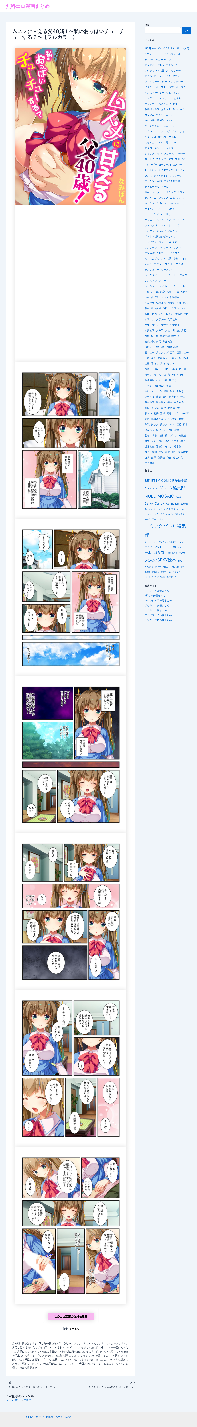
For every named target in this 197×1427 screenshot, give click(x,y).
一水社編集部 (154, 552)
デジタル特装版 (172, 181)
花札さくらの (150, 577)
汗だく (172, 380)
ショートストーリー (174, 153)
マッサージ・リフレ (170, 247)
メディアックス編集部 (166, 542)
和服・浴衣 (151, 313)
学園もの (165, 335)
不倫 (182, 286)
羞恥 (178, 424)
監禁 (163, 407)
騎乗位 (161, 457)
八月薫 (168, 553)
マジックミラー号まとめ (158, 600)
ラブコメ (178, 264)
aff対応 (185, 48)
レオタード (169, 275)
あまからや (150, 509)
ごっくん (150, 142)
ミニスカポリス (153, 258)
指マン (170, 363)
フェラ (10, 1399)
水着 (165, 380)
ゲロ (153, 136)
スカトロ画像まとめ (156, 610)
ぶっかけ (161, 230)
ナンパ (148, 197)
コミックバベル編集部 (165, 530)
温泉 (172, 391)
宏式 (180, 560)
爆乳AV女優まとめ (155, 595)
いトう (160, 509)
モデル (157, 264)
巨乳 (172, 352)
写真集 (171, 302)
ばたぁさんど (180, 514)
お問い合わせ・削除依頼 (39, 1416)
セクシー (177, 164)
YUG (167, 504)
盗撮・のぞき (152, 407)
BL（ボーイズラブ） (164, 53)
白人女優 (179, 402)
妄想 (183, 330)
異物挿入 (161, 402)
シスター (171, 147)
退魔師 (159, 446)
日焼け (167, 369)
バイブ (159, 208)
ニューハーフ (177, 197)
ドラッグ (171, 192)
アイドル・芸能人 (154, 65)
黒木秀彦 (161, 576)
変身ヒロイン (166, 313)
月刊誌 (148, 374)
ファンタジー (152, 225)
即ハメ (181, 308)
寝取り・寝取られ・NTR (158, 346)
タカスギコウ (150, 542)
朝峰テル (167, 567)
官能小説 (150, 341)
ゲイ (147, 136)
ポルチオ (172, 241)
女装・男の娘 (172, 330)
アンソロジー (175, 81)
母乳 (158, 380)
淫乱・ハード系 (153, 391)
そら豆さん (160, 514)
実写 (158, 341)
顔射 (173, 452)
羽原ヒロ (176, 572)
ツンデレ (177, 175)
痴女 (169, 402)
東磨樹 (147, 572)
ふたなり (150, 230)
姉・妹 (155, 335)
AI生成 (148, 53)
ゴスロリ (174, 136)
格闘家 (166, 374)
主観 (156, 291)
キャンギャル (152, 125)
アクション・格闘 (154, 70)
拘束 (162, 363)
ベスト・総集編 (153, 236)
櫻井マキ (164, 572)
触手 (147, 440)
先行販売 (161, 302)
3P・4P (175, 48)
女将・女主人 (152, 324)
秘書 (156, 413)
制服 (185, 302)
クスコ (164, 125)
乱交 (162, 291)
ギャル (169, 120)
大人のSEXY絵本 (160, 559)
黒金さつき (171, 576)
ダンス (148, 175)
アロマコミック (158, 519)
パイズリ (180, 203)
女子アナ (150, 319)
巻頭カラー (164, 358)
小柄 (175, 346)
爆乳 (165, 396)
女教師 (159, 330)
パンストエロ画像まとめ (158, 620)
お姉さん (163, 103)
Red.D (178, 497)
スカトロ (150, 159)
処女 (178, 302)
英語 (161, 435)
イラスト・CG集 (165, 87)
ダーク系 (180, 170)
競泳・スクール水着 (178, 413)
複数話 (182, 435)
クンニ (162, 131)
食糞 (147, 457)
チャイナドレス (162, 175)
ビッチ (181, 219)
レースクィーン (153, 275)
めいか (148, 519)
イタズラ (150, 87)
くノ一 (173, 125)
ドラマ (181, 192)
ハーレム (168, 203)
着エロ (148, 413)
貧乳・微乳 (157, 440)
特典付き (174, 396)
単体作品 (156, 308)
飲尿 (153, 457)
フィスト (166, 225)
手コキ (27, 1399)
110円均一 (150, 48)
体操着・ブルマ (159, 297)
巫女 (153, 358)
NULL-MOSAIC (159, 496)
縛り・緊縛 (177, 418)
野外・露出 (151, 452)
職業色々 (150, 429)
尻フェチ (150, 352)
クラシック (151, 131)
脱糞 (169, 429)
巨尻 (147, 358)
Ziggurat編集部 (179, 503)
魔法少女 (178, 457)
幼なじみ (176, 358)
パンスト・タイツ (154, 219)
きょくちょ (181, 509)
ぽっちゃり (169, 236)
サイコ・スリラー (154, 147)
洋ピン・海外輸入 (154, 385)
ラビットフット (153, 546)
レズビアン (151, 280)
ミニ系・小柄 (170, 258)
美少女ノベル (167, 424)
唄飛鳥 (174, 553)
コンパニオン (177, 142)
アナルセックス (162, 76)
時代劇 (182, 369)
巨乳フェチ (182, 352)
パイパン (150, 208)
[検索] (186, 30)
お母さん (166, 109)
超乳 (167, 440)
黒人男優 (150, 463)
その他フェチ (166, 170)
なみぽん (74, 1328)
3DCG (165, 48)
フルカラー (173, 230)
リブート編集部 (172, 546)
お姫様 (173, 103)
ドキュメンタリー (154, 192)
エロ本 (157, 98)
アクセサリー (173, 70)
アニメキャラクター (156, 81)
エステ (148, 98)
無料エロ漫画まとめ (28, 6)
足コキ (175, 440)
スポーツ (180, 159)
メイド (183, 258)
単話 (173, 308)
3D (159, 48)
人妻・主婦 (173, 291)
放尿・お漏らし (153, 369)
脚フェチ (161, 429)
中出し (148, 291)
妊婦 (147, 335)
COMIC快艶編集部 (174, 480)
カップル (150, 114)
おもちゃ (179, 98)
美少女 (155, 424)
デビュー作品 (152, 186)
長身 (161, 452)
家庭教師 (167, 341)
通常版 (177, 446)
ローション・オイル (156, 286)
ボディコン (151, 241)
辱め (182, 440)
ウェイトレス (173, 92)
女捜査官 (150, 330)
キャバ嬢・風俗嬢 (154, 120)
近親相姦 (150, 446)
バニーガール (152, 214)
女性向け (166, 324)
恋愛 (147, 363)
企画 (147, 297)
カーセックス (179, 109)
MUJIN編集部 (172, 487)
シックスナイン (153, 153)
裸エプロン (171, 435)
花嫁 (176, 429)
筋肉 (147, 418)
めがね (148, 264)
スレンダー (151, 164)
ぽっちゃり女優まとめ (157, 605)
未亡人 (157, 374)
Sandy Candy (154, 503)
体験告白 (175, 297)
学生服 (175, 335)
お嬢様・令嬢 (152, 109)
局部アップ (162, 352)
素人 (167, 418)
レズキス (182, 275)
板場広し (155, 572)
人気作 (184, 291)
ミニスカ (175, 252)
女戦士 (176, 324)
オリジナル (151, 103)
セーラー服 (165, 164)
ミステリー (162, 252)
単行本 (18, 1399)
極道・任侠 (177, 374)
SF (146, 59)
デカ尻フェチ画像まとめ (158, 615)
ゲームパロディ (176, 131)
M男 (180, 53)
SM (151, 59)
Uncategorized (163, 59)
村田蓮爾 (175, 567)
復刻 (185, 358)
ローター (173, 286)
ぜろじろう (149, 514)
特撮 (182, 396)
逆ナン (168, 446)
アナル (148, 76)
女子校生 (172, 319)
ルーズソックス (169, 269)
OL (185, 53)
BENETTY (152, 480)
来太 (182, 567)
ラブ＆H (167, 264)
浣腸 (168, 385)
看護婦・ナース (176, 407)
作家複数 (150, 302)
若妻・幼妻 (151, 435)
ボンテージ (151, 247)
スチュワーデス (164, 159)
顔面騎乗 (183, 452)
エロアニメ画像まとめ (157, 590)
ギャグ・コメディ (166, 114)
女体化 (178, 313)
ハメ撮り (166, 214)
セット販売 (151, 170)
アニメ (176, 76)
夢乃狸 (182, 553)
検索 (147, 24)
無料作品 (150, 396)
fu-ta (155, 488)
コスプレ (162, 136)
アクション (172, 65)
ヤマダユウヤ (183, 542)
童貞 (162, 413)
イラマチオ (182, 87)
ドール (164, 186)
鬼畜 (169, 457)
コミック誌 (162, 142)
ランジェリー (152, 269)
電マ (167, 452)
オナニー (167, 98)
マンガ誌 (150, 252)
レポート (163, 280)
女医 (186, 313)
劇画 (147, 308)
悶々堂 (158, 566)
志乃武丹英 (149, 567)
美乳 (147, 424)
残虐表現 (150, 380)
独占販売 (150, 402)
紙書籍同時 (157, 418)
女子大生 (161, 319)
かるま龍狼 (169, 509)
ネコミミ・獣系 (153, 203)
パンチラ (171, 219)
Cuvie (148, 488)
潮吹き (180, 391)
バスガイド (171, 208)
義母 (185, 424)
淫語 (165, 391)
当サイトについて (65, 1416)
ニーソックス (161, 197)
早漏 (174, 369)
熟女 (158, 396)
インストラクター (154, 92)
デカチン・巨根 (153, 181)
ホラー (162, 241)
